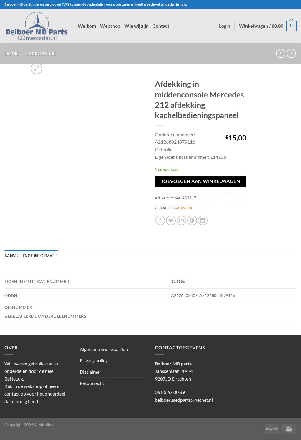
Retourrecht (92, 383)
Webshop (110, 26)
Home (11, 53)
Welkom (87, 26)
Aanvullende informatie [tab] (31, 255)
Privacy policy (94, 360)
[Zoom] (36, 68)
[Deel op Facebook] (160, 220)
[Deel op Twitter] (171, 220)
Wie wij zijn (136, 26)
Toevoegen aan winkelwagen (200, 181)
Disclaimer (90, 372)
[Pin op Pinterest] (192, 220)
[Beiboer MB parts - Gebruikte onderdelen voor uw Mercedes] (36, 26)
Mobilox (46, 424)
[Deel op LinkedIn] (203, 220)
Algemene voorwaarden (104, 349)
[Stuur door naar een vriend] (181, 220)
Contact (161, 26)
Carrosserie (40, 53)
